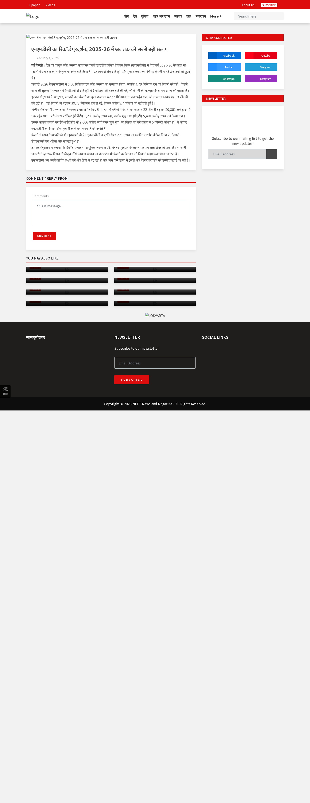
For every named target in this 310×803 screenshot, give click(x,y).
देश (135, 16)
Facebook (229, 55)
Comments (41, 196)
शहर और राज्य (161, 16)
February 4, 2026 (47, 58)
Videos (50, 5)
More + (216, 16)
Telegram (265, 67)
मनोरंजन (201, 16)
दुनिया (144, 16)
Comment (44, 236)
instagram (265, 78)
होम (126, 16)
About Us (248, 5)
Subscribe (269, 5)
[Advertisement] (126, 440)
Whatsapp (229, 78)
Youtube (265, 55)
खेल (188, 16)
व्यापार (178, 16)
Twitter (229, 67)
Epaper (34, 5)
